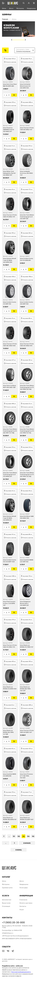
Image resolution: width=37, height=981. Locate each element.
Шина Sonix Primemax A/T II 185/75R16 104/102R (26, 775)
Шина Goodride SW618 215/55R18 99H (9, 775)
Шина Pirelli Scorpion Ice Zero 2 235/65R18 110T (9, 603)
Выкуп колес (6, 903)
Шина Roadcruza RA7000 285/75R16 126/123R (25, 688)
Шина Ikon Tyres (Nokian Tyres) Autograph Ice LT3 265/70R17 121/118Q (10, 430)
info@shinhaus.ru (7, 933)
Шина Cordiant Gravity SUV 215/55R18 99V (26, 259)
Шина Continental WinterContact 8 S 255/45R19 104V (25, 85)
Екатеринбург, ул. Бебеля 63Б (12, 930)
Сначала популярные (23, 51)
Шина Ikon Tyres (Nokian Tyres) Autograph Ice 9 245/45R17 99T (27, 216)
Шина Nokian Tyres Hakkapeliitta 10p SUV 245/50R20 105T (9, 173)
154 (28, 836)
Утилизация (6, 906)
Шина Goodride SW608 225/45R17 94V (26, 560)
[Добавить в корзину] (14, 95)
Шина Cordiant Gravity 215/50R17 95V (9, 303)
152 (19, 836)
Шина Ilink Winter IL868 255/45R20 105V (27, 517)
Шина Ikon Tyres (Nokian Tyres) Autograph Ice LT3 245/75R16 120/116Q (27, 387)
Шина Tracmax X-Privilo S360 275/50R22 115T (10, 215)
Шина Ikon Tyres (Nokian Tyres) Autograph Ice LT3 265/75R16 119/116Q (27, 474)
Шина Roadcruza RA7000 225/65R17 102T (26, 818)
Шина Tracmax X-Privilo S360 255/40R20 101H (27, 344)
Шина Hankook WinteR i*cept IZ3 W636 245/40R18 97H (9, 518)
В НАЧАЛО (27, 843)
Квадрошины (31, 8)
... (9, 836)
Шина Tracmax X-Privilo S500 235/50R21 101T (27, 731)
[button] (12, 40)
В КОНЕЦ (19, 850)
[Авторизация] (29, 3)
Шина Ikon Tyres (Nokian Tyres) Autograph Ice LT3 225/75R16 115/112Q (27, 430)
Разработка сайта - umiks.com (12, 966)
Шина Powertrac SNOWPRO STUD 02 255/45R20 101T (8, 129)
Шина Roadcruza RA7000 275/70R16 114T (26, 646)
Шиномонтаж (6, 900)
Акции (22, 909)
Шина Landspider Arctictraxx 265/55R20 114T (26, 173)
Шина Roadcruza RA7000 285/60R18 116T (9, 818)
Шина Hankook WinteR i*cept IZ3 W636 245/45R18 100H (9, 260)
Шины (4, 8)
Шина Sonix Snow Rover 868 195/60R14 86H (10, 85)
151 (14, 836)
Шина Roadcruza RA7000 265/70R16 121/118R (8, 732)
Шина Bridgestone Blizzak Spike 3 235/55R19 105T (25, 603)
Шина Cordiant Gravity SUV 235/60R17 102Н (9, 560)
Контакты (23, 906)
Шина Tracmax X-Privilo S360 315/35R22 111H (10, 646)
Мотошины (20, 8)
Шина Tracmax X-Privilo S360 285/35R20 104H (10, 344)
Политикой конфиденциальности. (21, 971)
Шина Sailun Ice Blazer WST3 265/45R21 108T (9, 386)
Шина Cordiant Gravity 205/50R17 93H (26, 303)
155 (33, 836)
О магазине (23, 900)
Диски (11, 8)
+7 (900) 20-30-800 (13, 922)
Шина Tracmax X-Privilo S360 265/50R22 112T (27, 128)
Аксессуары (24, 887)
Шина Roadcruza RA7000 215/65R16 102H (9, 687)
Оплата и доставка (26, 903)
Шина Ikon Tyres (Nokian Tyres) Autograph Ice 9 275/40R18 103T (10, 474)
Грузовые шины (7, 887)
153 (23, 836)
